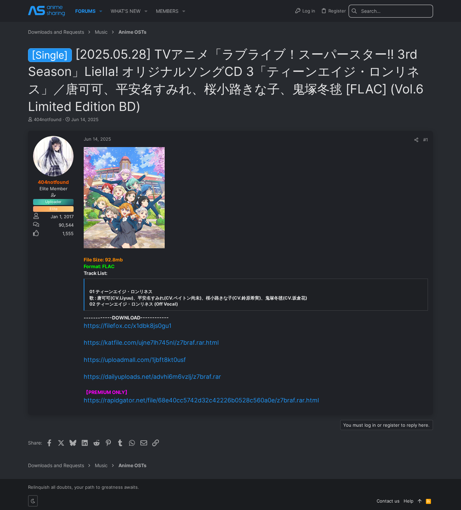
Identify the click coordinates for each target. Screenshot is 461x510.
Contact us (388, 501)
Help (408, 501)
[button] (100, 11)
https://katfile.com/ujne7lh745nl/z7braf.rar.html (151, 342)
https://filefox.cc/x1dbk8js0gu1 (127, 325)
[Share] (416, 140)
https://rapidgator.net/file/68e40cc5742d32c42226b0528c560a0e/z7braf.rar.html (201, 400)
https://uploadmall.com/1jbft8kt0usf (135, 359)
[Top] (419, 501)
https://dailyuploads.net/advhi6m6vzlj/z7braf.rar (152, 376)
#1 (425, 139)
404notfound (47, 119)
